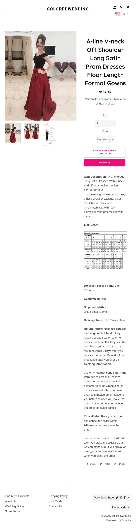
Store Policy (12, 511)
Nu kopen (104, 162)
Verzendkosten (94, 99)
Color (105, 131)
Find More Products (17, 496)
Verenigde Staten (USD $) (110, 497)
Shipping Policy (58, 496)
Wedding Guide (14, 506)
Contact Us (56, 506)
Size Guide (55, 501)
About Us (10, 501)
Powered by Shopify (118, 520)
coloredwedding (68, 9)
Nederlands (119, 507)
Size (105, 115)
